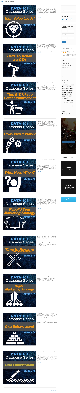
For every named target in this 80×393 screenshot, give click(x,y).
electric (69, 78)
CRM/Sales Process (66, 71)
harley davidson (65, 88)
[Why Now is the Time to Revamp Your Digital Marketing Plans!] (19, 252)
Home (2, 1)
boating (64, 67)
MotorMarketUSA (66, 100)
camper (68, 67)
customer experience (67, 73)
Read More (39, 17)
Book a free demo (68, 142)
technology (64, 109)
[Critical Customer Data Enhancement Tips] (19, 367)
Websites (71, 113)
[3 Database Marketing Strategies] (19, 290)
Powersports (65, 104)
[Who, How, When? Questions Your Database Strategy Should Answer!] (19, 175)
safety (63, 108)
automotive (65, 65)
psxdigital (64, 106)
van (68, 113)
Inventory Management (67, 90)
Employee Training (66, 80)
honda (71, 88)
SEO (70, 108)
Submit (64, 42)
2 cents (63, 63)
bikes (69, 65)
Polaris (71, 102)
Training (64, 113)
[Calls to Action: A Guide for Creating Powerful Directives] (19, 60)
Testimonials (71, 109)
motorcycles (65, 96)
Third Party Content (66, 111)
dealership (64, 76)
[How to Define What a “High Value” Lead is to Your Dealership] (19, 21)
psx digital (71, 104)
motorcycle (69, 94)
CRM (68, 69)
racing (68, 106)
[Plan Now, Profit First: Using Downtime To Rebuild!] (19, 213)
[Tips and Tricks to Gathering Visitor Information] (19, 98)
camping (64, 69)
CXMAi (63, 74)
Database (68, 74)
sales (67, 108)
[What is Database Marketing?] (19, 329)
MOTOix (64, 94)
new (72, 100)
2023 (67, 63)
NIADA (67, 102)
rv (71, 106)
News (63, 102)
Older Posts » (53, 390)
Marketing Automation (67, 92)
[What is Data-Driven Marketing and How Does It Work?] (19, 136)
